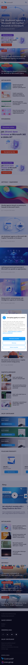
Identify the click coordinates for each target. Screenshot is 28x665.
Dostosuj (14, 342)
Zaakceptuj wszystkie (14, 338)
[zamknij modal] (25, 316)
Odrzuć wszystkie (14, 347)
